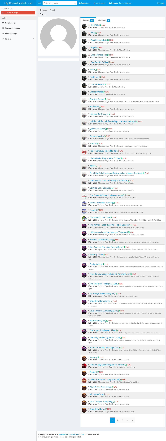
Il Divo (41, 14)
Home (44, 10)
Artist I (52, 10)
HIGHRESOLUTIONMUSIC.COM (71, 434)
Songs (88, 20)
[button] (39, 3)
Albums (104, 20)
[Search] (74, 3)
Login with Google (12, 13)
